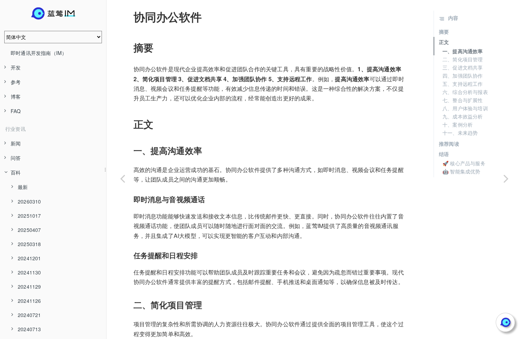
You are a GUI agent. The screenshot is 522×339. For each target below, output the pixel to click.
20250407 (29, 229)
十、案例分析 (457, 124)
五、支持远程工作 (462, 83)
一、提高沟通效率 (462, 51)
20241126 (29, 300)
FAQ (16, 111)
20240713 (29, 329)
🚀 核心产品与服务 (463, 163)
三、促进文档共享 (462, 67)
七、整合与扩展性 (462, 100)
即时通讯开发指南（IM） (39, 52)
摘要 (444, 31)
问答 (16, 157)
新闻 (16, 143)
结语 (444, 153)
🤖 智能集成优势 (461, 171)
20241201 (29, 258)
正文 (444, 41)
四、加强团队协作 (462, 75)
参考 (16, 81)
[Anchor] (128, 16)
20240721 (29, 314)
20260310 (29, 201)
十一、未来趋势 (460, 132)
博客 (16, 96)
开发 (16, 67)
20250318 (29, 244)
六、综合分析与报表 (465, 91)
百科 (16, 172)
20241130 (29, 272)
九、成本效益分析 (462, 116)
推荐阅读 (449, 143)
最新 (23, 186)
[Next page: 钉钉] (506, 178)
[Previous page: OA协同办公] (122, 178)
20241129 (29, 286)
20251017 (29, 215)
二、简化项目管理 (462, 59)
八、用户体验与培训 (465, 108)
